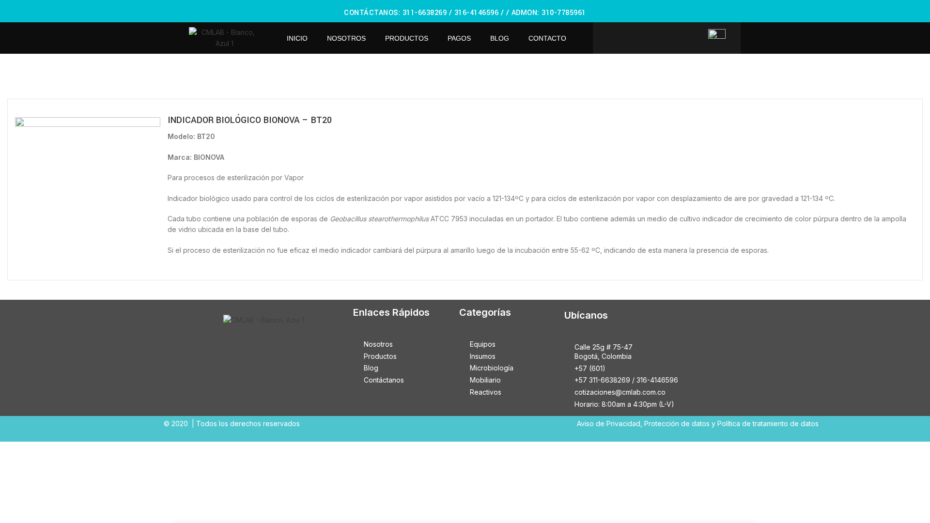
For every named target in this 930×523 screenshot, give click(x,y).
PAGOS (459, 38)
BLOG (499, 38)
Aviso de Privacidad (608, 423)
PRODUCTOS (406, 38)
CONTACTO (547, 38)
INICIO (297, 38)
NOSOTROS (346, 38)
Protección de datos (677, 423)
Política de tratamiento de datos (768, 423)
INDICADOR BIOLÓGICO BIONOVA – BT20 (250, 120)
